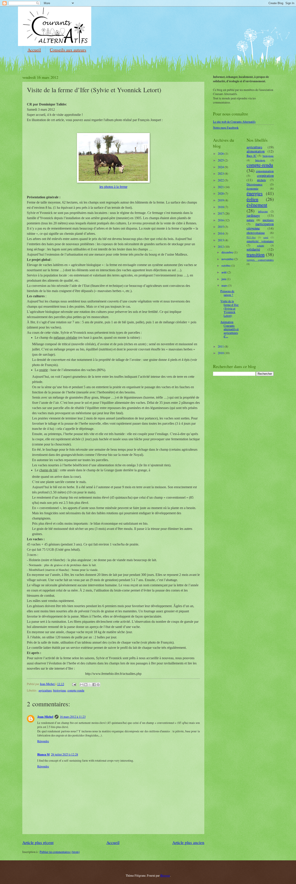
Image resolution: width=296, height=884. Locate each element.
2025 (221, 160)
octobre (226, 265)
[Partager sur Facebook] (94, 684)
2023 (221, 173)
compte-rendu (75, 690)
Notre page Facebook (226, 127)
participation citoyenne (260, 226)
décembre (227, 252)
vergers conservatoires (260, 259)
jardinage (253, 215)
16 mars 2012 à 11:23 (73, 717)
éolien (252, 199)
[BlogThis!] (86, 684)
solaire (260, 245)
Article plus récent (38, 842)
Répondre (43, 741)
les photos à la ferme (113, 187)
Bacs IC (252, 156)
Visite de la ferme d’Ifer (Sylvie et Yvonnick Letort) (229, 308)
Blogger (165, 875)
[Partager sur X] (90, 684)
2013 (221, 240)
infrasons (263, 211)
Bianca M (43, 754)
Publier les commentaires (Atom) (60, 852)
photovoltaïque (256, 233)
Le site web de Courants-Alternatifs (234, 122)
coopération (265, 175)
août (224, 272)
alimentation (256, 151)
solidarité (253, 249)
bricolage (260, 160)
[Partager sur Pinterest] (98, 684)
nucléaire (268, 220)
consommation (265, 171)
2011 (221, 346)
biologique (59, 690)
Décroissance (254, 184)
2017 (221, 213)
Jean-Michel (45, 717)
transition (256, 254)
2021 (221, 187)
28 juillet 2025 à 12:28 (64, 754)
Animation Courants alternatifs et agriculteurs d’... (229, 329)
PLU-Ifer (251, 237)
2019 (221, 200)
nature (250, 220)
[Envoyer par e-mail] (82, 684)
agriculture (45, 690)
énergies (255, 193)
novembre (227, 259)
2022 (221, 180)
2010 (221, 353)
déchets (261, 180)
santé (265, 237)
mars (224, 285)
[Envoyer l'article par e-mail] (74, 684)
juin (224, 279)
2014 (221, 233)
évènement (257, 205)
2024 (221, 167)
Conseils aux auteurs (68, 50)
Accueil (34, 50)
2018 (221, 207)
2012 (221, 247)
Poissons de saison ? (227, 293)
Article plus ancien (188, 842)
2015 (221, 227)
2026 (221, 153)
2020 (221, 193)
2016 (221, 220)
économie (252, 188)
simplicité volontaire (260, 241)
